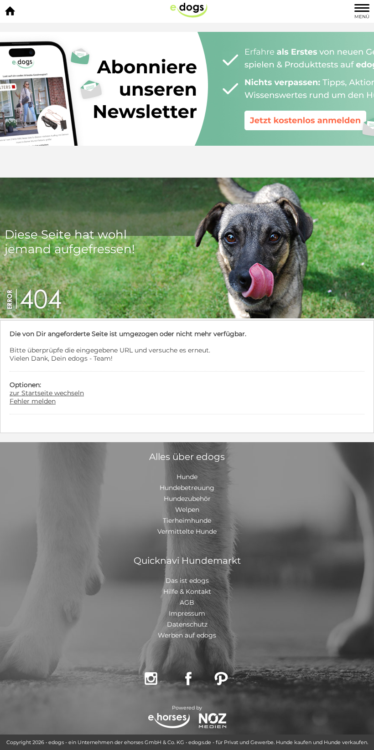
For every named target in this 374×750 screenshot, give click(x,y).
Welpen (187, 509)
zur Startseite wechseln (47, 393)
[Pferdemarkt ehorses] (169, 721)
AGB (187, 602)
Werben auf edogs (187, 635)
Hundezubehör (187, 499)
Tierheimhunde (187, 520)
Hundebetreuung (187, 488)
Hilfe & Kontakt (187, 591)
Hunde (187, 477)
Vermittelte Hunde (187, 531)
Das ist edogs (187, 581)
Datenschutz (187, 624)
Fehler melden (33, 401)
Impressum (187, 613)
